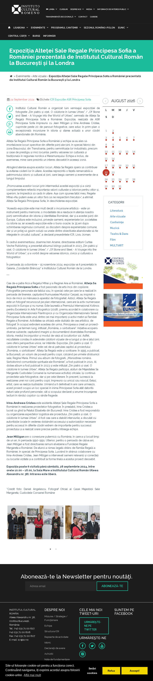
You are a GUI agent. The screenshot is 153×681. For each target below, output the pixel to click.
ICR (52, 99)
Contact (82, 17)
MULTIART (117, 245)
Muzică (114, 228)
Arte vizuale (118, 216)
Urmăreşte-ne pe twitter (92, 626)
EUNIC (121, 27)
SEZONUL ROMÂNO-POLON (99, 27)
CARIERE (94, 17)
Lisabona (19, 27)
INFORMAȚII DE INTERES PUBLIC (111, 9)
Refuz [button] (111, 670)
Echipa (48, 625)
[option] (35, 523)
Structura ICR (51, 631)
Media (89, 9)
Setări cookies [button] (92, 670)
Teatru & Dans (119, 233)
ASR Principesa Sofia (79, 99)
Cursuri (64, 9)
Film (112, 239)
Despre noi (75, 9)
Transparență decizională (59, 17)
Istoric (47, 642)
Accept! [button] (135, 670)
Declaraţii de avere (54, 648)
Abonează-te (112, 586)
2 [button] (56, 549)
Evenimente (38, 27)
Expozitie (60, 99)
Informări (49, 36)
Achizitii (48, 653)
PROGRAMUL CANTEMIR (64, 27)
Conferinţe (117, 222)
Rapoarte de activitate (56, 637)
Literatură (116, 210)
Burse (36, 36)
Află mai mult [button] (32, 675)
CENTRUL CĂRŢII (17, 36)
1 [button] (50, 549)
